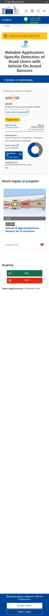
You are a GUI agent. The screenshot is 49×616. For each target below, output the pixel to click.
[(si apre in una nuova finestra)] (10, 10)
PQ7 (7, 26)
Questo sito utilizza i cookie (18, 596)
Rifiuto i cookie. (24, 612)
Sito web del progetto (16, 113)
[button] (32, 11)
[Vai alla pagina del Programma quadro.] (24, 44)
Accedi (26, 11)
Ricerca (38, 11)
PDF (26, 280)
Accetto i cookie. (24, 606)
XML (26, 273)
